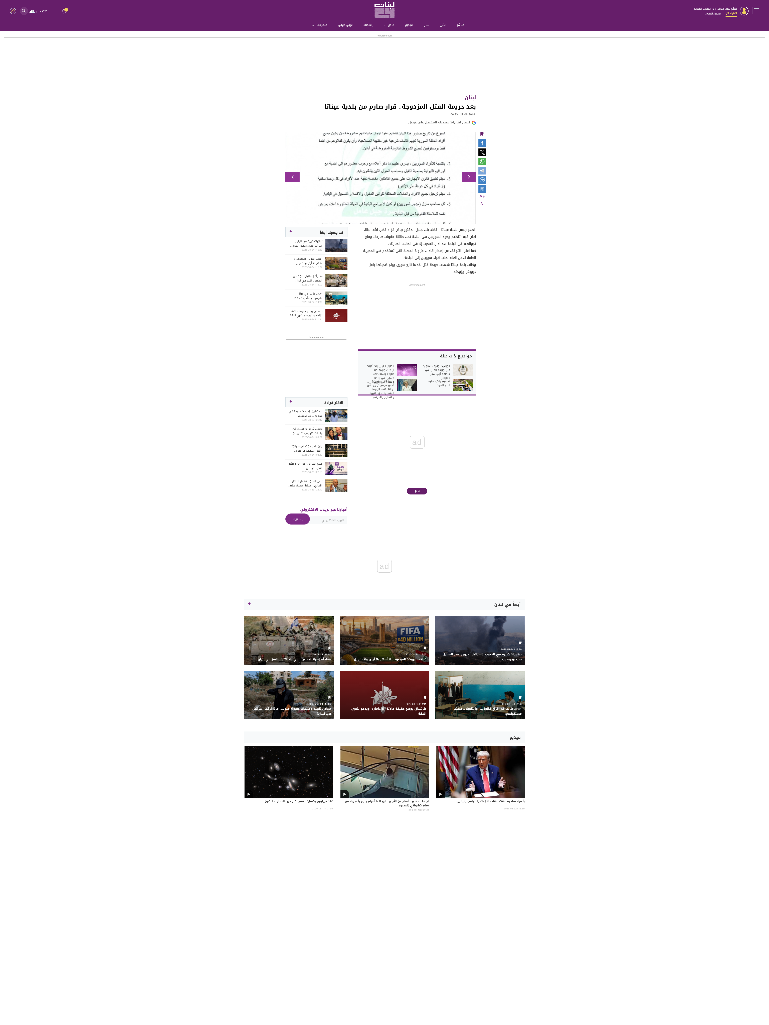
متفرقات (321, 25)
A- (482, 204)
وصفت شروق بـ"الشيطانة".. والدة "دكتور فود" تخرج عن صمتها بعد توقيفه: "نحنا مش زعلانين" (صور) (305, 431)
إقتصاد (367, 25)
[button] (292, 177)
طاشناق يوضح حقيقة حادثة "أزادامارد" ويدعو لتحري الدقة (306, 313)
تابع (417, 491)
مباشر (460, 25)
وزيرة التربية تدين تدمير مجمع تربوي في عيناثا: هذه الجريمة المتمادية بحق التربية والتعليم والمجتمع (380, 389)
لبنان (427, 25)
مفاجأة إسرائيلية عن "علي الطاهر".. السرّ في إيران (307, 278)
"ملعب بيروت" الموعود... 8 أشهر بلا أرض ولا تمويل (308, 261)
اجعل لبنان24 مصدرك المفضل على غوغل (439, 122)
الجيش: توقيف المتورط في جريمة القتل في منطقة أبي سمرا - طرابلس (436, 372)
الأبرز (443, 25)
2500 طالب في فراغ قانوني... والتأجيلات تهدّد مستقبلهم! (308, 296)
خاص (391, 25)
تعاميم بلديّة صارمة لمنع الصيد (438, 383)
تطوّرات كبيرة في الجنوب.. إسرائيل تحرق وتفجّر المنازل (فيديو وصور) (307, 243)
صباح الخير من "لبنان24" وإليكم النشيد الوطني (305, 466)
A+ (482, 197)
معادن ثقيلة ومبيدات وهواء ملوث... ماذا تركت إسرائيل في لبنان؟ (291, 711)
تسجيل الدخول (713, 13)
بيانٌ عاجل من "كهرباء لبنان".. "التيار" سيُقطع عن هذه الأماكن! (306, 448)
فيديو (409, 25)
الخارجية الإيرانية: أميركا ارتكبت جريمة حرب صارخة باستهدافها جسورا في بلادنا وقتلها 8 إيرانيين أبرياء (380, 374)
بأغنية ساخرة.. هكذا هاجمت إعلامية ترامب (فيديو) (491, 801)
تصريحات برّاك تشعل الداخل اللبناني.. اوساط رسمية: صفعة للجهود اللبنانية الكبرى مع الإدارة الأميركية (305, 483)
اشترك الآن (731, 13)
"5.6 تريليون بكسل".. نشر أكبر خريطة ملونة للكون (299, 801)
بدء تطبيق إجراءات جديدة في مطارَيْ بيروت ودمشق (305, 413)
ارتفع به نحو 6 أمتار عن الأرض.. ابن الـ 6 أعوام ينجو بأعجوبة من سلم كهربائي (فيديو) (387, 803)
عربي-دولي (345, 25)
